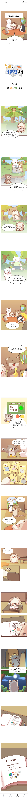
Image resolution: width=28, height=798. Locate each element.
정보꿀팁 (17, 796)
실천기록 (10, 796)
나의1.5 (24, 796)
